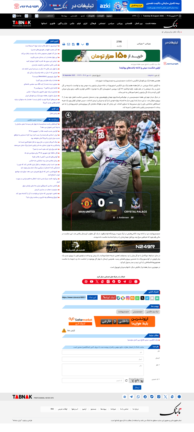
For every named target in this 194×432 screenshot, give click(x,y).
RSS (52, 409)
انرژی (85, 23)
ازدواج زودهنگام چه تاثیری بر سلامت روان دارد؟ (42, 197)
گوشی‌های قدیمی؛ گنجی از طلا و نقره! (45, 157)
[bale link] (119, 281)
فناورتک (91, 16)
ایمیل (158, 358)
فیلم (79, 23)
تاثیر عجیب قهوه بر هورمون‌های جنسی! (44, 50)
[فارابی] (111, 56)
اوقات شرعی (62, 409)
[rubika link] (136, 281)
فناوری (52, 23)
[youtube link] (91, 281)
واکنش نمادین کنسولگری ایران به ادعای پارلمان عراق (40, 186)
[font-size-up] (87, 44)
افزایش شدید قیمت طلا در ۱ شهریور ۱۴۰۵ (43, 131)
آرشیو (83, 16)
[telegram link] (125, 281)
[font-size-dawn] (78, 44)
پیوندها (64, 16)
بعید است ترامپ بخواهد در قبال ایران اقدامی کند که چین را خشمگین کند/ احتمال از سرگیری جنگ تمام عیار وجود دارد (38, 166)
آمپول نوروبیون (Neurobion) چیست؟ (45, 76)
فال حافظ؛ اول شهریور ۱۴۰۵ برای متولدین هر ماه (41, 153)
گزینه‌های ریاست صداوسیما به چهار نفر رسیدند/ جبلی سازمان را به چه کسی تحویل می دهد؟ (37, 126)
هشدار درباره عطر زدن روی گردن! (47, 80)
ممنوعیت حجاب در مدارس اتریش (46, 190)
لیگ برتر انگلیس (152, 311)
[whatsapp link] (130, 281)
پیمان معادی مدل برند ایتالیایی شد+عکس (43, 161)
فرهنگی (93, 23)
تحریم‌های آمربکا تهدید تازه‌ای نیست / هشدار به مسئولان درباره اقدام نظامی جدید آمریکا (37, 101)
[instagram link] (108, 281)
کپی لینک (92, 297)
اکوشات (101, 16)
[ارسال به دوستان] (152, 298)
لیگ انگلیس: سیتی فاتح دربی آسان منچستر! (143, 340)
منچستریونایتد (123, 311)
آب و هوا (75, 409)
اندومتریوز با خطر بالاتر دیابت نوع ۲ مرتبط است (41, 46)
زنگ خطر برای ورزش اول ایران (168, 32)
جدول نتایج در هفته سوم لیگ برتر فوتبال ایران (41, 96)
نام (159, 351)
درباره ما (136, 409)
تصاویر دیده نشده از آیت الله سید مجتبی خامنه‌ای (41, 84)
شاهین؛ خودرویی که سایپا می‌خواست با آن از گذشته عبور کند (37, 193)
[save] (73, 44)
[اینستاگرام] (127, 298)
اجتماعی (102, 23)
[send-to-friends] (68, 44)
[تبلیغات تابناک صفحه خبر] (171, 52)
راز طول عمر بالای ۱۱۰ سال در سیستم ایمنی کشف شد (40, 69)
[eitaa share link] (132, 298)
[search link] (36, 16)
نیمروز (109, 16)
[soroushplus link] (113, 281)
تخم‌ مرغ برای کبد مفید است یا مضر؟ (45, 149)
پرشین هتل (54, 113)
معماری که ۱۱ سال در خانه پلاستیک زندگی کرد (42, 73)
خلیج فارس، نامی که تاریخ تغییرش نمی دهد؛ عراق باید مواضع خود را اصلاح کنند (37, 173)
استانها (44, 23)
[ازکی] (139, 5)
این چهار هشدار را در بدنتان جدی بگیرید (44, 57)
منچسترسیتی (137, 311)
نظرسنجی (74, 16)
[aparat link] (86, 281)
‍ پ (82, 44)
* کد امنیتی (156, 379)
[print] (64, 44)
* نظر (158, 365)
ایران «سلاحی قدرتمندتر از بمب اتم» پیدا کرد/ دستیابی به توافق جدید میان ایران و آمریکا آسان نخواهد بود (37, 137)
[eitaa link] (102, 281)
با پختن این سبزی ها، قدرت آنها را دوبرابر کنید (42, 61)
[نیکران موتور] (111, 246)
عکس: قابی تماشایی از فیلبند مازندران (45, 65)
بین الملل (139, 23)
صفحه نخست (150, 23)
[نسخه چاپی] (157, 298)
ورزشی (119, 23)
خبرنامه (113, 409)
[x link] (97, 281)
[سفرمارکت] (111, 321)
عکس (72, 23)
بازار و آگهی (62, 23)
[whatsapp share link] (137, 298)
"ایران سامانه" (17, 420)
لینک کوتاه (110, 297)
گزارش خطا (71, 330)
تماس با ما (124, 409)
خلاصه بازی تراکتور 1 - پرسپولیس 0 (46, 88)
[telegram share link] (147, 298)
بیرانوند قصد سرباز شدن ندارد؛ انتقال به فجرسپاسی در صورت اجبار (38, 180)
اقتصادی (128, 23)
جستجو (93, 409)
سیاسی (111, 23)
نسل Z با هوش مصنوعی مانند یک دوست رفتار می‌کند (39, 53)
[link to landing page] (171, 23)
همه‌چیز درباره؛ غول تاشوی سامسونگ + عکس (42, 92)
